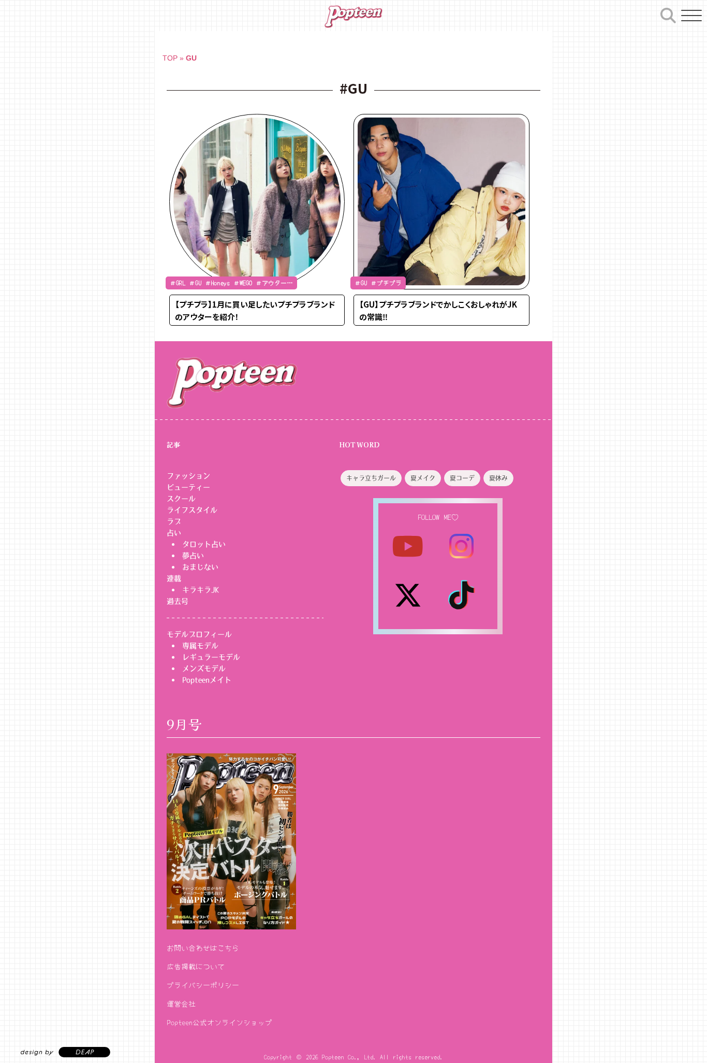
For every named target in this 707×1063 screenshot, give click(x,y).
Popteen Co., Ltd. (349, 1056)
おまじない (200, 567)
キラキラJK (200, 589)
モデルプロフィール (199, 634)
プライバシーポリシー (203, 985)
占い (174, 532)
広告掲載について (196, 966)
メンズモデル (204, 668)
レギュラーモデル (211, 657)
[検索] (668, 14)
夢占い (193, 555)
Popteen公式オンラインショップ (219, 1022)
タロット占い (204, 544)
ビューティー (188, 487)
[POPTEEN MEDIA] (353, 16)
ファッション (188, 475)
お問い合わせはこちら (203, 947)
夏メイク (422, 478)
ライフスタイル (192, 510)
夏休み (498, 478)
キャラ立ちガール (371, 478)
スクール (181, 498)
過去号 (177, 601)
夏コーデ (462, 478)
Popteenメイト (206, 679)
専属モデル (200, 645)
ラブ (174, 521)
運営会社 (181, 1003)
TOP (170, 58)
